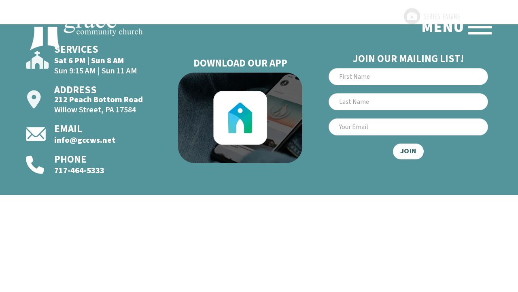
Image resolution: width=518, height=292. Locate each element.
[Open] (480, 27)
